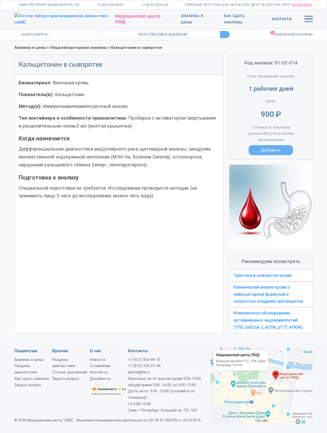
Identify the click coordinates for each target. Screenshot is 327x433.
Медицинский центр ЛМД (137, 19)
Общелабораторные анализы (78, 47)
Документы (100, 378)
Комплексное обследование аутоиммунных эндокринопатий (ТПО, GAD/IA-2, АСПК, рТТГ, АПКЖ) (267, 320)
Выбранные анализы (292, 34)
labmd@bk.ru (139, 372)
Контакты (282, 19)
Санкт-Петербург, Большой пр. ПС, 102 (49, 5)
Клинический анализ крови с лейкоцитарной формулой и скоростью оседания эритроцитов (268, 294)
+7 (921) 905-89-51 (110, 5)
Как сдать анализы (31, 378)
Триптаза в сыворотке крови (262, 275)
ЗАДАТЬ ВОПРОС (35, 34)
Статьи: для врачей (69, 372)
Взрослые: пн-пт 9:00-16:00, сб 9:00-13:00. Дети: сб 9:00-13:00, (233, 5)
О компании (100, 365)
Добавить (271, 150)
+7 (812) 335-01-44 (154, 5)
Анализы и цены (30, 47)
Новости (97, 359)
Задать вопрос (27, 385)
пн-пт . (297, 5)
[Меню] (309, 20)
